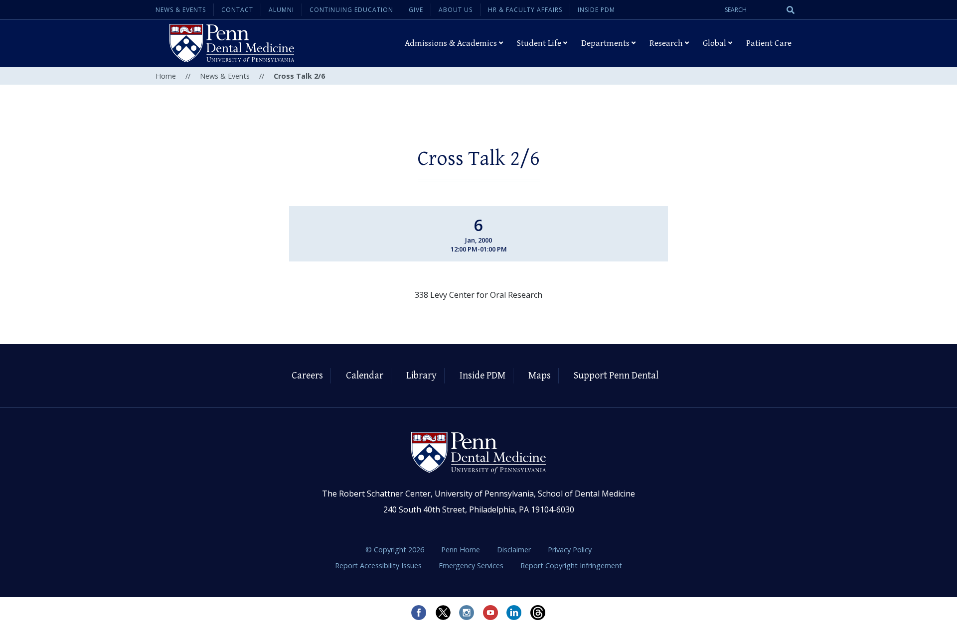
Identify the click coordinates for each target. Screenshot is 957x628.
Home (166, 76)
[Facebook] (419, 612)
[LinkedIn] (514, 612)
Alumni (281, 9)
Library (421, 375)
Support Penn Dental (616, 375)
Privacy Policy (570, 549)
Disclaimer (515, 549)
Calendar (364, 375)
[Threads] (538, 612)
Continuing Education (351, 9)
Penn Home (461, 549)
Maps (539, 375)
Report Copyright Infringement (571, 565)
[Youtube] (490, 612)
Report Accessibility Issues (379, 565)
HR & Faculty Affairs (525, 9)
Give (416, 9)
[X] (443, 612)
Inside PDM (596, 9)
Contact (237, 9)
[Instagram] (467, 612)
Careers (307, 375)
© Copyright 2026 (394, 549)
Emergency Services (472, 565)
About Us (456, 9)
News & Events (181, 9)
